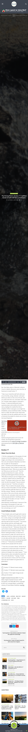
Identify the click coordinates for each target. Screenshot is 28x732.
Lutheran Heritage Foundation (18, 441)
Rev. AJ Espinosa (9, 199)
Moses (12, 600)
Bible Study (18, 596)
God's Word (13, 598)
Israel (18, 598)
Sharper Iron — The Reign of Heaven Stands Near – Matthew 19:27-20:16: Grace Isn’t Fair (15, 682)
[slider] (24, 382)
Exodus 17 (3, 598)
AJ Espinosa (12, 596)
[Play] (3, 382)
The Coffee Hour (11, 672)
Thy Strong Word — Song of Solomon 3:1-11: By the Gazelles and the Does (16, 660)
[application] (14, 382)
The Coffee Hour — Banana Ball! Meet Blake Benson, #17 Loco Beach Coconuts (16, 674)
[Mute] (20, 382)
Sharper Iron (11, 679)
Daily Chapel (10, 665)
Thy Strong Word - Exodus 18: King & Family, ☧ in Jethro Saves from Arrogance (14, 641)
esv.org (22, 585)
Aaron (8, 596)
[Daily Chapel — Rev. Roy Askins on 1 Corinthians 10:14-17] (5, 667)
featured (8, 598)
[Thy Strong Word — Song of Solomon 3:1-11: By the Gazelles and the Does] (5, 660)
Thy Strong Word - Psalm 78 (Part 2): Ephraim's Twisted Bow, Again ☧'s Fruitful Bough (14, 633)
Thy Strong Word (14, 193)
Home (13, 14)
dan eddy (24, 596)
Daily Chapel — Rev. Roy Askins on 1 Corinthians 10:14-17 (15, 667)
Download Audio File (6, 384)
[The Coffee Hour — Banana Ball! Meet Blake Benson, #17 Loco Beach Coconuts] (5, 674)
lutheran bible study (6, 600)
